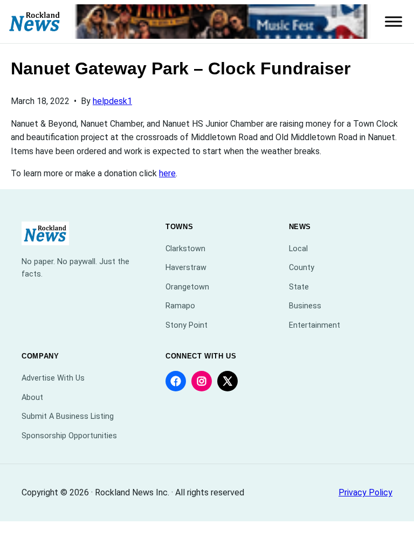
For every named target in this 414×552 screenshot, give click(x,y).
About (32, 397)
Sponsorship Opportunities (69, 435)
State (299, 287)
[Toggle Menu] (393, 21)
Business (305, 305)
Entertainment (314, 325)
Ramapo (180, 305)
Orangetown (187, 287)
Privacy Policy (365, 492)
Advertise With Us (53, 378)
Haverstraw (185, 267)
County (301, 267)
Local (298, 248)
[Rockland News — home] (34, 22)
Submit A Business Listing (68, 416)
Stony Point (186, 325)
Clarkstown (185, 248)
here (167, 173)
